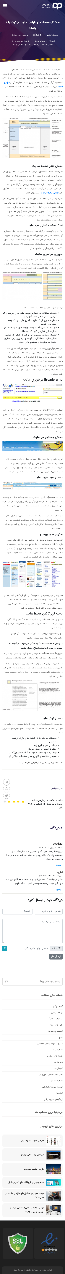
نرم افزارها (58, 1062)
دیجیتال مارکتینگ (55, 1019)
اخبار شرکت (57, 1050)
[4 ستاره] (9, 802)
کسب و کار (58, 1006)
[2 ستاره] (18, 802)
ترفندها (59, 1093)
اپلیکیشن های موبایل (53, 1099)
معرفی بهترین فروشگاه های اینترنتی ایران (26, 1182)
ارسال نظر (56, 957)
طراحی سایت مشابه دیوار (32, 1141)
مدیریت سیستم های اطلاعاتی (50, 1043)
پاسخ (58, 865)
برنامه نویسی (57, 1013)
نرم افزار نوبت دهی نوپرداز (32, 1155)
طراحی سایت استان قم (33, 1169)
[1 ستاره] (23, 802)
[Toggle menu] (5, 6)
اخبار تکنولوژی (56, 1081)
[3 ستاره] (13, 802)
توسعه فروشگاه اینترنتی (52, 1087)
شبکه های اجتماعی (54, 1056)
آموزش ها (58, 1068)
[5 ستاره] (4, 802)
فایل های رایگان (56, 1025)
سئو (61, 1037)
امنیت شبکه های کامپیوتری (51, 1074)
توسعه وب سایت (55, 1031)
